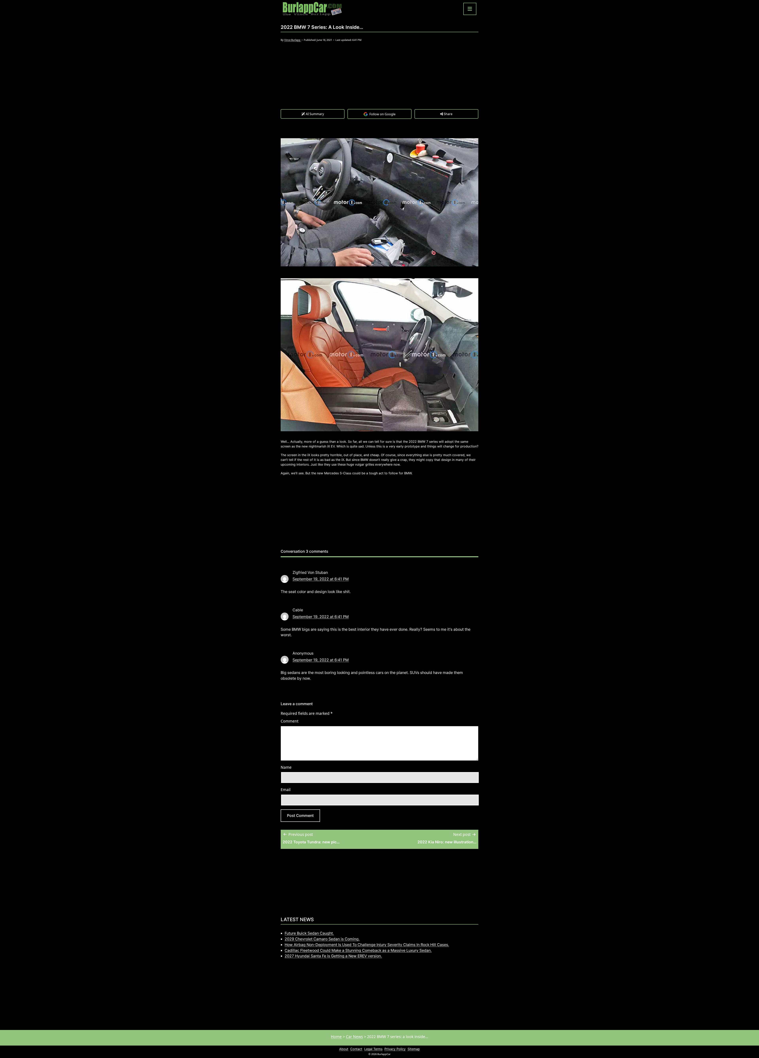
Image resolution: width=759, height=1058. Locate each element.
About (343, 1049)
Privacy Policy (395, 1049)
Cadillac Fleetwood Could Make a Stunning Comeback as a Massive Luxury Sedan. (358, 950)
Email (286, 789)
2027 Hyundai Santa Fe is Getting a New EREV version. (333, 956)
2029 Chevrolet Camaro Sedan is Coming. (322, 939)
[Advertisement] (379, 79)
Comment (289, 721)
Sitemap (414, 1049)
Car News (354, 1036)
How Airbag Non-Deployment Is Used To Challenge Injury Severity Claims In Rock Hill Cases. (367, 944)
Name (286, 767)
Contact (356, 1049)
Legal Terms (373, 1049)
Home (336, 1036)
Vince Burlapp (292, 40)
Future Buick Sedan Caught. (309, 933)
